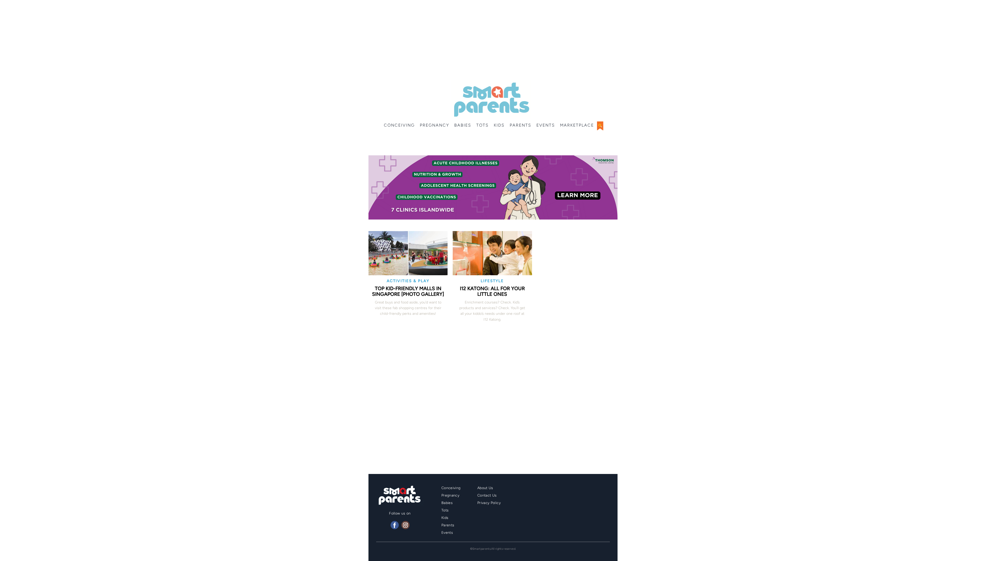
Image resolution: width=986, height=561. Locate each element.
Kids (499, 125)
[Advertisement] (493, 41)
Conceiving (399, 125)
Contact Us (487, 495)
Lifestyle (492, 281)
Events (545, 125)
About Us (485, 488)
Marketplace (577, 125)
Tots (482, 125)
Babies (462, 125)
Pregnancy (434, 125)
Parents (520, 125)
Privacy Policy (489, 503)
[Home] (491, 99)
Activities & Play (408, 281)
